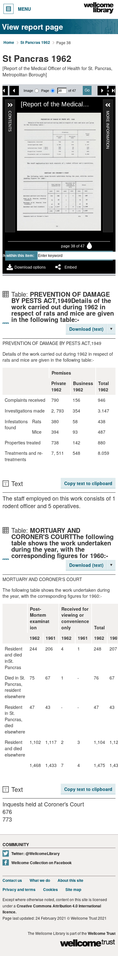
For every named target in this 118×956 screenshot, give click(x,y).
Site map (73, 889)
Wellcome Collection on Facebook (41, 862)
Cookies (50, 889)
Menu (24, 9)
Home (8, 42)
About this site (70, 880)
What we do (40, 880)
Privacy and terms (19, 889)
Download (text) (86, 329)
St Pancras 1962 (35, 42)
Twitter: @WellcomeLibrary (35, 853)
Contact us (12, 880)
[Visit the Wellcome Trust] (87, 944)
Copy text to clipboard (88, 483)
